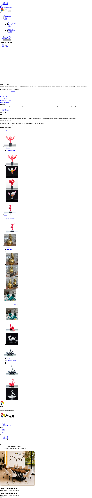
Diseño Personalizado (4, 96)
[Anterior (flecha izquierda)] (0, 497)
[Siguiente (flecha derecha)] (1, 497)
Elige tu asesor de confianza (8, 15)
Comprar (5, 147)
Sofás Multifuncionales (11, 30)
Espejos (9, 25)
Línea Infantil (10, 27)
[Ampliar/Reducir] (0, 496)
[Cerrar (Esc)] (3, 496)
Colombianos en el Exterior (6, 37)
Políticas (5, 19)
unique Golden (9, 249)
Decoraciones (10, 24)
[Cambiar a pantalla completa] (1, 496)
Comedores (10, 22)
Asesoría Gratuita (3, 98)
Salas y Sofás (10, 32)
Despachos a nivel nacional (5, 100)
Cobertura (5, 17)
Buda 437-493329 (5, 46)
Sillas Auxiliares (10, 31)
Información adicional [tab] (5, 110)
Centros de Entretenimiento (12, 23)
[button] (46, 104)
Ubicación (5, 18)
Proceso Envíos (2, 104)
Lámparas (9, 26)
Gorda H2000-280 (10, 218)
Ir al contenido (2, 0)
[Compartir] (2, 496)
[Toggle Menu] (0, 12)
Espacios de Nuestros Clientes (8, 34)
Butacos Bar (10, 21)
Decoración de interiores (6, 38)
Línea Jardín (10, 28)
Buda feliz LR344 (10, 150)
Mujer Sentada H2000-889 (12, 305)
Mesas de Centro (10, 29)
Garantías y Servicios (7, 36)
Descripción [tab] (4, 109)
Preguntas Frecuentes (7, 16)
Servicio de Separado (4, 102)
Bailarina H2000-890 (11, 360)
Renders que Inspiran (7, 35)
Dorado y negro (5, 130)
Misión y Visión (6, 14)
